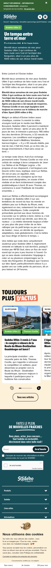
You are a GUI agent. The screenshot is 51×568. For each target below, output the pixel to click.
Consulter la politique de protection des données (20, 556)
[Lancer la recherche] (40, 17)
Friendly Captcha (37, 468)
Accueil (6, 22)
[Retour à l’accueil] (25, 479)
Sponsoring (14, 22)
